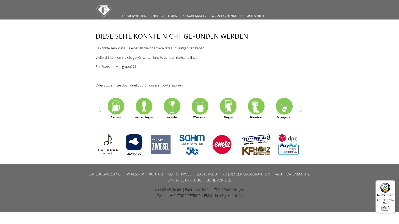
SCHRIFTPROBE (179, 174)
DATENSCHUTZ (298, 174)
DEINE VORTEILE (219, 180)
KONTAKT (156, 174)
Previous (97, 109)
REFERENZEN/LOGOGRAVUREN (246, 174)
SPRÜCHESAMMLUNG (185, 180)
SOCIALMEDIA (206, 174)
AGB (278, 174)
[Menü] (392, 182)
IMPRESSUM (135, 174)
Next (301, 109)
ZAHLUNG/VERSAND (105, 174)
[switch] (385, 208)
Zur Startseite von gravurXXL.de (119, 66)
